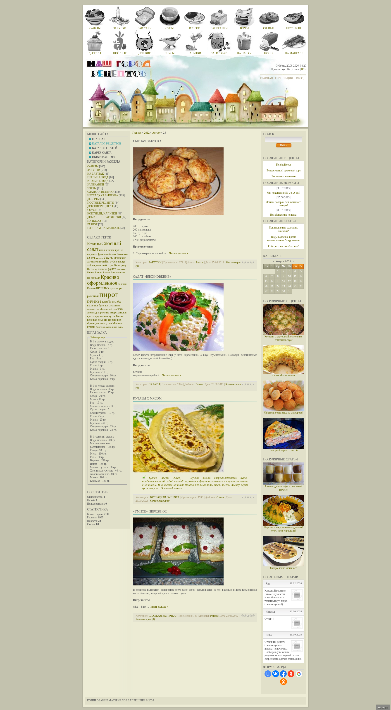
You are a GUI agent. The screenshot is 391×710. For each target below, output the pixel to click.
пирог (108, 294)
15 (278, 281)
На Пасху (92, 269)
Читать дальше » (178, 253)
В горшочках (118, 272)
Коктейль (100, 327)
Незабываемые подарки (283, 214)
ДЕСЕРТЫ (93, 199)
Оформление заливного (283, 568)
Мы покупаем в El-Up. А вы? (283, 192)
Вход (299, 78)
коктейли (104, 261)
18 (295, 281)
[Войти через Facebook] (283, 673)
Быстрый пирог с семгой (284, 450)
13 (266, 281)
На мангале (93, 277)
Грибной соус (283, 164)
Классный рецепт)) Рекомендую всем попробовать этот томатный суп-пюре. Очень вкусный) (276, 597)
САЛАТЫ (92, 166)
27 (266, 291)
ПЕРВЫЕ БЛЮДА (98, 177)
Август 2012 (283, 261)
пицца (121, 261)
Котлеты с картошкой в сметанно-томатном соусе (284, 338)
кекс (90, 319)
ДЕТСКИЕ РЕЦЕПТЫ (100, 206)
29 (278, 291)
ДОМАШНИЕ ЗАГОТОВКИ (104, 217)
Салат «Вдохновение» (152, 276)
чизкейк (102, 269)
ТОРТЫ (91, 188)
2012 (147, 132)
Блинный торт (102, 272)
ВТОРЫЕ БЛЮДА (98, 181)
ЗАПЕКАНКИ (95, 184)
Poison (199, 262)
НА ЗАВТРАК (95, 173)
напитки (121, 269)
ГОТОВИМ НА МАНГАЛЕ (103, 228)
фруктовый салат (107, 254)
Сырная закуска (147, 141)
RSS (303, 69)
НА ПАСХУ (94, 220)
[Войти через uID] (268, 673)
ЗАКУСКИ (93, 170)
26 (301, 286)
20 (266, 286)
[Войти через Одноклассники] (283, 681)
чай (89, 265)
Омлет (117, 265)
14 (272, 281)
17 (289, 281)
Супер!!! (269, 618)
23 (283, 286)
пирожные (103, 312)
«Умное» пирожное (150, 511)
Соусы (108, 258)
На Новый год (113, 319)
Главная (266, 78)
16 (283, 281)
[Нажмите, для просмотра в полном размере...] (178, 214)
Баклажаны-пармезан (284, 176)
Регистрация (283, 78)
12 (301, 276)
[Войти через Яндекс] (291, 673)
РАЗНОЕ (92, 224)
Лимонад (92, 312)
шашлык (102, 288)
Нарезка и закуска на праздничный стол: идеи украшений (283, 529)
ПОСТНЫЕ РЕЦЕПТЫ (100, 202)
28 (272, 291)
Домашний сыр (108, 309)
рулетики (93, 296)
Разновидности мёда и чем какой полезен (283, 488)
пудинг (99, 258)
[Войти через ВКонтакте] (275, 673)
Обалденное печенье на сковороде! (283, 412)
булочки (103, 305)
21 (272, 286)
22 (278, 286)
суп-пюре (116, 288)
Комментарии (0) (160, 500)
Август (156, 132)
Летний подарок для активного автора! (283, 203)
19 (301, 281)
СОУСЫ (92, 210)
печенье (94, 301)
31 (289, 291)
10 (289, 276)
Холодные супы (114, 327)
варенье (98, 319)
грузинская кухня (105, 316)
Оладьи (91, 288)
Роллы (119, 316)
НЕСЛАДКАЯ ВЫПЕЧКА (102, 195)
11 (295, 276)
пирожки (92, 254)
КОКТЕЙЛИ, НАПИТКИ (102, 213)
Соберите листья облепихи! (283, 246)
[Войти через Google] (299, 673)
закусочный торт (102, 265)
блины (90, 272)
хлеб (120, 308)
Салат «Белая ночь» (283, 375)
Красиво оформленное (103, 280)
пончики (122, 284)
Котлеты (94, 244)
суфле (113, 261)
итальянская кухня (111, 250)
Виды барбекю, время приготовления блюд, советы (283, 238)
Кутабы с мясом (147, 398)
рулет (112, 269)
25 (295, 286)
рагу (124, 265)
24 (289, 286)
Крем (105, 302)
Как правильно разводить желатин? (283, 229)
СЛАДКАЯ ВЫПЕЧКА (100, 191)
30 (283, 291)
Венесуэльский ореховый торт (284, 170)
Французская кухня (99, 323)
